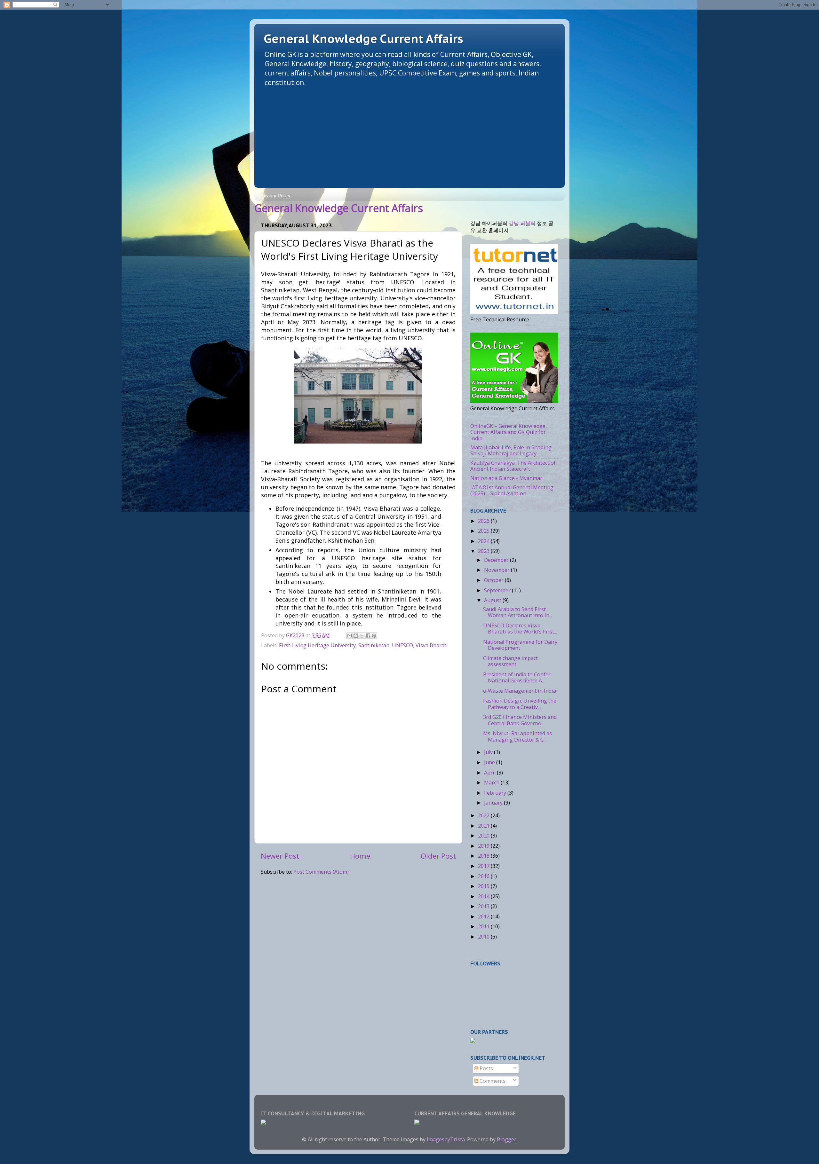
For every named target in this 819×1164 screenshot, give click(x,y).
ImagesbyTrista (446, 1139)
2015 (484, 886)
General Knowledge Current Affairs (363, 38)
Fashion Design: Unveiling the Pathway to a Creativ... (519, 703)
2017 (484, 865)
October (494, 580)
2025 (484, 530)
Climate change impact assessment (510, 661)
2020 (484, 835)
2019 (484, 845)
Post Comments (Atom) (321, 871)
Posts (485, 1068)
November (497, 569)
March (492, 782)
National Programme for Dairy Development (520, 644)
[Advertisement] (409, 135)
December (497, 559)
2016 (484, 876)
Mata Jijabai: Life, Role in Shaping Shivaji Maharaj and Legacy (511, 450)
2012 (484, 916)
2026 (484, 520)
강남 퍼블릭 (522, 223)
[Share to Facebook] (368, 636)
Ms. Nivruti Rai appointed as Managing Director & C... (517, 736)
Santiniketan (373, 645)
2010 (484, 936)
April (490, 772)
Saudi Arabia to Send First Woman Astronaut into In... (517, 612)
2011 (484, 926)
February (495, 792)
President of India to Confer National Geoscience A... (517, 677)
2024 (484, 541)
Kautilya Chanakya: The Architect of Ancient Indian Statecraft (513, 465)
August (493, 600)
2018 (484, 855)
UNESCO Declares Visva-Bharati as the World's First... (520, 628)
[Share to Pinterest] (374, 636)
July (489, 752)
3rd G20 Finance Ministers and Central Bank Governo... (520, 720)
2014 (484, 896)
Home (360, 856)
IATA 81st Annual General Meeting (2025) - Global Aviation (511, 490)
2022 (484, 815)
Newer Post (280, 856)
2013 (484, 906)
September (498, 590)
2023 (484, 550)
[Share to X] (362, 636)
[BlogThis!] (356, 636)
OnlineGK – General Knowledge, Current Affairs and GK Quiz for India (508, 432)
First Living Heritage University (317, 645)
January (494, 802)
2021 (484, 825)
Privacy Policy (275, 195)
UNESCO (402, 645)
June (490, 762)
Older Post (438, 856)
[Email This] (349, 636)
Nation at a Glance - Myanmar (506, 478)
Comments (491, 1080)
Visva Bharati (432, 645)
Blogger (506, 1139)
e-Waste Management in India (519, 690)
